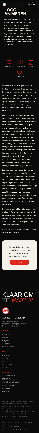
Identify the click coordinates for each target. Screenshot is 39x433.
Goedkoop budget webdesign (10, 409)
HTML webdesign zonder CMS (10, 411)
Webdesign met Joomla (27, 411)
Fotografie (5, 340)
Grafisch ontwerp (8, 347)
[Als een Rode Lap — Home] (4, 4)
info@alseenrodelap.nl (10, 382)
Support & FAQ (7, 364)
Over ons (5, 355)
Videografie (6, 344)
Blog (3, 361)
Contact (5, 368)
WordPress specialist (8, 416)
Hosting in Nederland (21, 416)
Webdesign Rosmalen (29, 401)
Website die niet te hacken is (23, 406)
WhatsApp (6, 388)
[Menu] (34, 4)
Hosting (5, 337)
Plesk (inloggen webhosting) (16, 429)
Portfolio (5, 358)
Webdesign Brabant (15, 401)
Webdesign (6, 334)
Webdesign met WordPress (20, 414)
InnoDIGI (5, 424)
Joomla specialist (6, 414)
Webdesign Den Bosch (8, 403)
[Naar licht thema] (29, 4)
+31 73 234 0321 (8, 385)
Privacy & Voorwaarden (11, 426)
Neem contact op (19, 262)
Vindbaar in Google (7, 406)
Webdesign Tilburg (21, 403)
